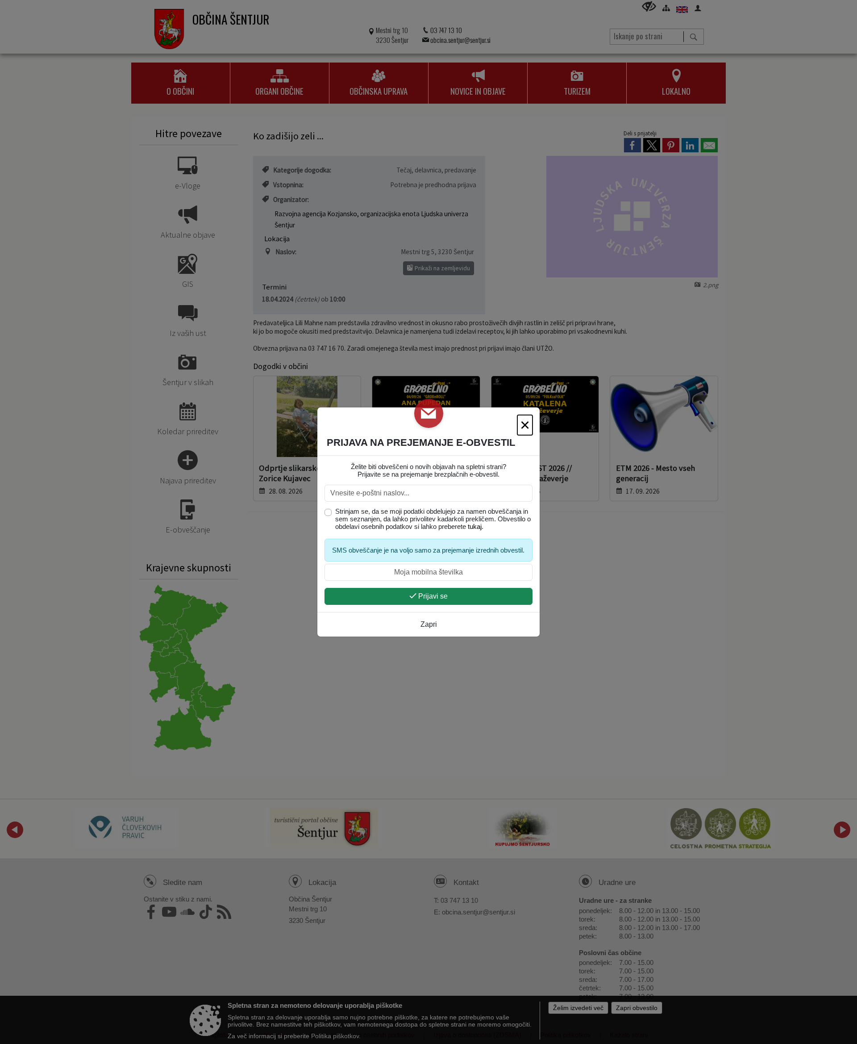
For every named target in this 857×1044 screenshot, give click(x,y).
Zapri (428, 624)
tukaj (475, 526)
